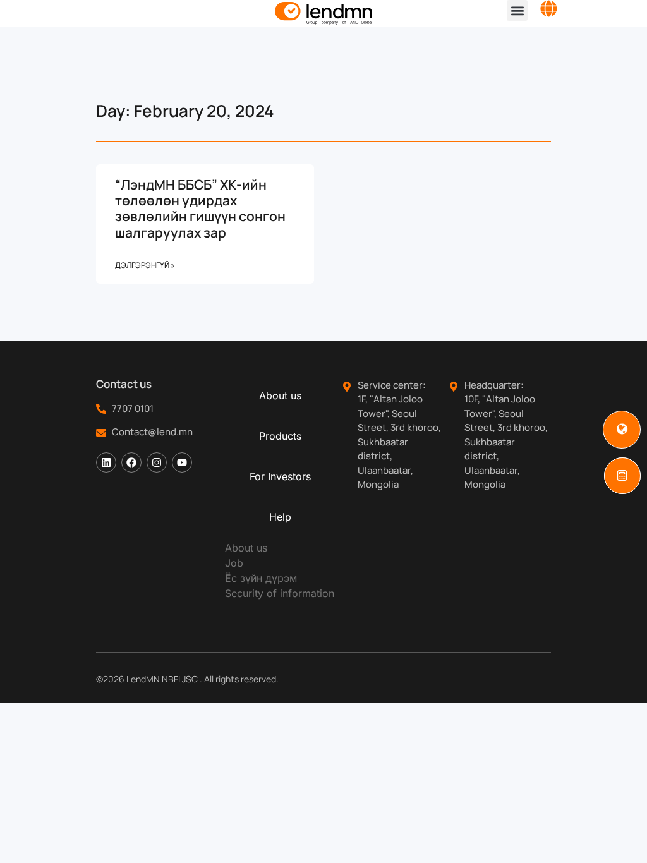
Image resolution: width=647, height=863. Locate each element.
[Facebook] (131, 462)
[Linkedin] (106, 462)
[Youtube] (182, 462)
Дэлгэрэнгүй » (145, 265)
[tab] (280, 395)
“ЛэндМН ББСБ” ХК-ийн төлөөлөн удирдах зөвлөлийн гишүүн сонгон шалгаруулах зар (200, 208)
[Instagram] (157, 462)
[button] (517, 10)
